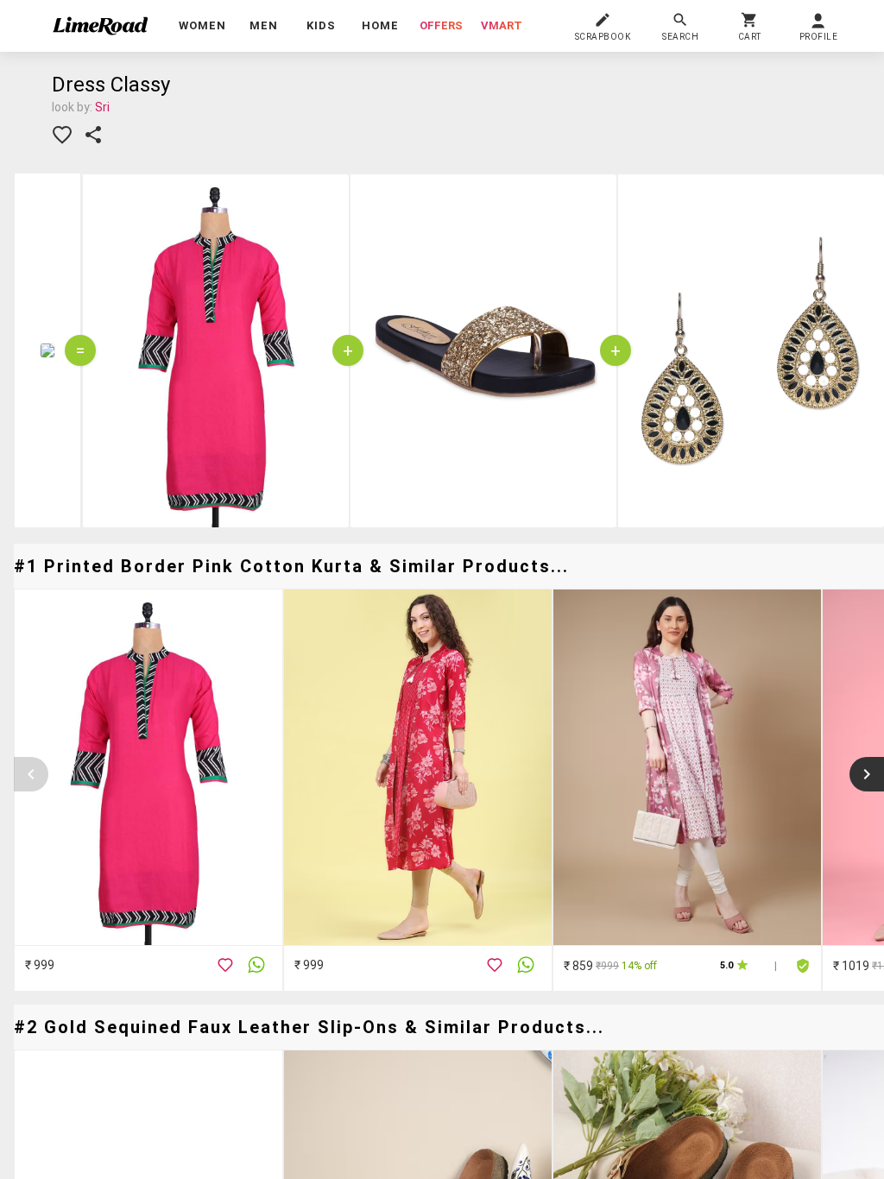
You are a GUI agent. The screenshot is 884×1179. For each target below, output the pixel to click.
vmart (501, 25)
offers (441, 25)
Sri (102, 107)
